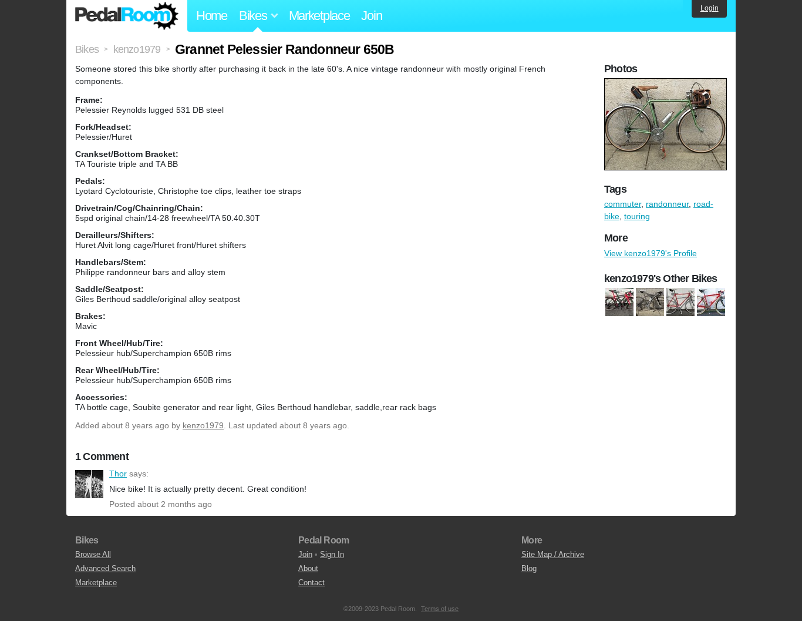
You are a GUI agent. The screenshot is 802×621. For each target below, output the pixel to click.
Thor (89, 484)
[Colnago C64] (619, 302)
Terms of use (440, 608)
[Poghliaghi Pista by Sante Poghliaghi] (680, 302)
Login (709, 8)
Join (371, 15)
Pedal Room (126, 16)
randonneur (667, 204)
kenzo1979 (203, 425)
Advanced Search (105, 568)
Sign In (332, 554)
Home (211, 15)
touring (637, 216)
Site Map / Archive (552, 554)
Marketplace (319, 15)
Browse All (93, 554)
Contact (311, 582)
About (308, 568)
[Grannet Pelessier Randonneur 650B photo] (667, 84)
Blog (529, 568)
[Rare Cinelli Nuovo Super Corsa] (711, 302)
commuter (622, 204)
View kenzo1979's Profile (650, 253)
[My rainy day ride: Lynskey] (650, 302)
